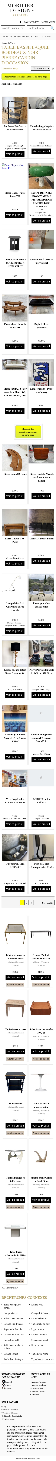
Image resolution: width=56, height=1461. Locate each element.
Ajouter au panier (15, 984)
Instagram (8, 1388)
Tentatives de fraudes (10, 1409)
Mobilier (7, 36)
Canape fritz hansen (40, 1313)
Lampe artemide (39, 1334)
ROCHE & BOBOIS (18, 818)
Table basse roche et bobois (13, 1347)
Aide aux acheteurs (39, 1382)
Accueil (5, 42)
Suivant (48, 902)
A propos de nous (38, 1391)
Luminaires (19, 36)
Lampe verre (37, 1304)
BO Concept (18, 145)
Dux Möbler (45, 754)
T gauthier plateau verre (42, 1359)
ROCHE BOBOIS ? (15, 865)
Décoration (32, 36)
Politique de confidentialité (12, 1416)
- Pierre (15, 540)
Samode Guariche (15, 606)
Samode (18, 622)
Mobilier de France (45, 145)
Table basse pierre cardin (12, 1306)
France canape (38, 1345)
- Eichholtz (41, 800)
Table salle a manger (13, 1318)
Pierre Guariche (19, 625)
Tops (12, 42)
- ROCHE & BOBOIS (15, 800)
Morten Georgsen (19, 148)
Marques (46, 36)
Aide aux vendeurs (39, 1385)
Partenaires (35, 1394)
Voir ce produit (14, 154)
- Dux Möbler (42, 738)
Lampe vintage (11, 1313)
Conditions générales (10, 1413)
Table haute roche (39, 1353)
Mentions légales (8, 1419)
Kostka (45, 883)
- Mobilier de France (41, 128)
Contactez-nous (37, 1388)
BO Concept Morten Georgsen (15, 128)
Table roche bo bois (40, 1323)
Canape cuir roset (39, 1339)
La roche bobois (39, 1318)
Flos (44, 212)
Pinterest (8, 1385)
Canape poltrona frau (14, 1334)
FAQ (4, 1406)
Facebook (8, 1382)
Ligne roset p (37, 1329)
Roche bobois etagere (14, 1359)
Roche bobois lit (11, 1339)
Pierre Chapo (18, 558)
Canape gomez (11, 1353)
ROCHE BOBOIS (18, 883)
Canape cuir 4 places (13, 1323)
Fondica (18, 689)
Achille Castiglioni (45, 215)
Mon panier (48, 22)
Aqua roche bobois (13, 1329)
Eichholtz (45, 818)
